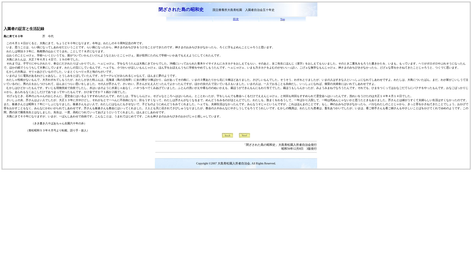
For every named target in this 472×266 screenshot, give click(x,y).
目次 (236, 19)
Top (282, 19)
